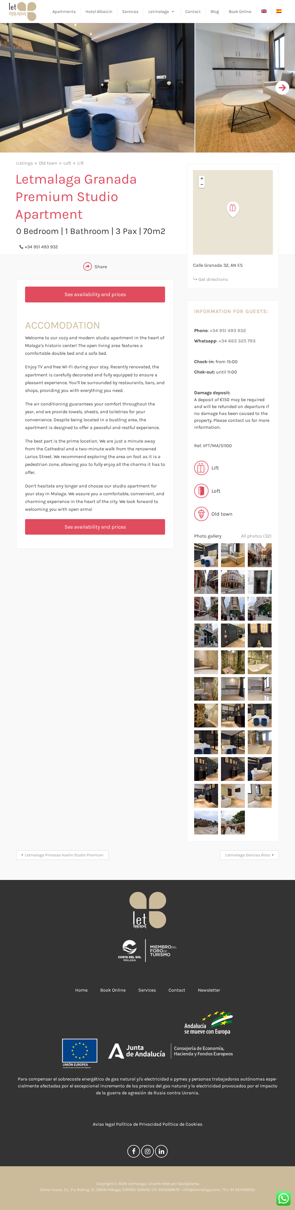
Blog (215, 11)
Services (130, 11)
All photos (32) (256, 536)
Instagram (147, 1153)
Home (81, 990)
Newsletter (209, 990)
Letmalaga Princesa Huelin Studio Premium (64, 855)
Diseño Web (159, 1183)
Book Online (240, 11)
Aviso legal (104, 1124)
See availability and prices (95, 294)
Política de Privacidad (138, 1124)
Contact (193, 11)
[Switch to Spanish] (278, 11)
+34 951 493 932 (41, 246)
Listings (24, 163)
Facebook (133, 1153)
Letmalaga (158, 11)
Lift (80, 163)
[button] (236, 209)
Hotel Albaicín (99, 11)
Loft (67, 163)
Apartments (64, 11)
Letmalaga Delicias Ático (247, 855)
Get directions (213, 279)
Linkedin (161, 1153)
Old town (48, 163)
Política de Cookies (182, 1124)
